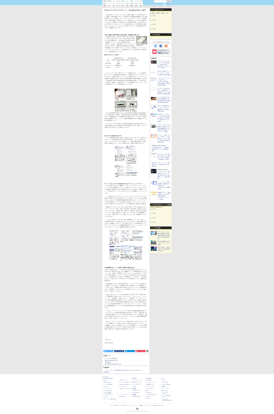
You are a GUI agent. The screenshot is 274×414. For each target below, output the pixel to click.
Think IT (105, 380)
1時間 (153, 13)
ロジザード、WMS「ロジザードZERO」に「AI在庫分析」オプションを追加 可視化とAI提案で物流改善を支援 (163, 139)
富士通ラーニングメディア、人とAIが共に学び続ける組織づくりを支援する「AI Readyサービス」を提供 (163, 118)
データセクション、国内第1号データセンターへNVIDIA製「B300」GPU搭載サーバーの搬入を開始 (163, 175)
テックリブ (148, 396)
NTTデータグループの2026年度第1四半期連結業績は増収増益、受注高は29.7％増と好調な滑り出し (163, 235)
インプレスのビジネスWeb (107, 378)
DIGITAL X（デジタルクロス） (125, 388)
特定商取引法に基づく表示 (158, 405)
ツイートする (109, 351)
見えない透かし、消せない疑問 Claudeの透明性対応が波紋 (163, 249)
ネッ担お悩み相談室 (108, 390)
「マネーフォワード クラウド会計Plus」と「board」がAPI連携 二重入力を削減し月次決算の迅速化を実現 (163, 82)
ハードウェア (152, 6)
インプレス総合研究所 (108, 384)
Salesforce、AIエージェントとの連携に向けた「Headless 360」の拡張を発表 (161, 164)
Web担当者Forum (107, 382)
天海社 (164, 380)
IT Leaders (106, 386)
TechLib (148, 398)
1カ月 (167, 13)
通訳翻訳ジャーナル (151, 384)
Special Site (157, 34)
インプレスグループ (148, 405)
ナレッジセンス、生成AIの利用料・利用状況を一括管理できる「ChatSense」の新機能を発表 (163, 185)
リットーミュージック (137, 380)
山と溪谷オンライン (137, 390)
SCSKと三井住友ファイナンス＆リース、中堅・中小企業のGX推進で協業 (163, 73)
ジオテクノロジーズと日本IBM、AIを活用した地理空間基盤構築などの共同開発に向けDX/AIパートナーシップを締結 (163, 128)
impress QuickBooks (167, 384)
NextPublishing (123, 396)
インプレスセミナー (123, 386)
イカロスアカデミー (151, 388)
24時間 (158, 13)
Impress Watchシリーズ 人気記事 (162, 204)
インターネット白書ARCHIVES (110, 399)
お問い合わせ (125, 405)
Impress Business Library (124, 384)
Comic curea (165, 382)
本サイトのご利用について (116, 405)
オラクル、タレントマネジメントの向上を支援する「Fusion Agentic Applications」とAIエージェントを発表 (163, 64)
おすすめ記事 (157, 228)
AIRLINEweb (149, 380)
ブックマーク (131, 351)
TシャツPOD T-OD (137, 384)
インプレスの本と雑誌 (106, 392)
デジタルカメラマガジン (108, 394)
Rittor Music (134, 378)
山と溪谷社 (134, 388)
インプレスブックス (123, 394)
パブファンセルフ (166, 388)
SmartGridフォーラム (124, 380)
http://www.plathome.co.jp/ (111, 360)
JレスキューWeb (150, 386)
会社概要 (140, 405)
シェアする (120, 351)
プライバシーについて (133, 405)
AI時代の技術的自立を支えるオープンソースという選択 (163, 243)
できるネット (106, 396)
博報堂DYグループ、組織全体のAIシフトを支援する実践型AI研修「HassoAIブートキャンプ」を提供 (163, 196)
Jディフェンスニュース (151, 382)
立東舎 (134, 386)
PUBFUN (163, 386)
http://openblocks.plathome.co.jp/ (113, 364)
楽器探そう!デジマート (137, 382)
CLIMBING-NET (136, 392)
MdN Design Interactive (151, 394)
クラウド (146, 6)
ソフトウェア (160, 6)
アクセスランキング (159, 9)
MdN (146, 390)
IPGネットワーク (164, 390)
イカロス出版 (148, 378)
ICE (162, 378)
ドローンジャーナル (108, 388)
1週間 (162, 13)
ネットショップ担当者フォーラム (126, 382)
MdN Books (149, 392)
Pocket (142, 351)
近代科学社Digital (136, 396)
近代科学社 (134, 394)
